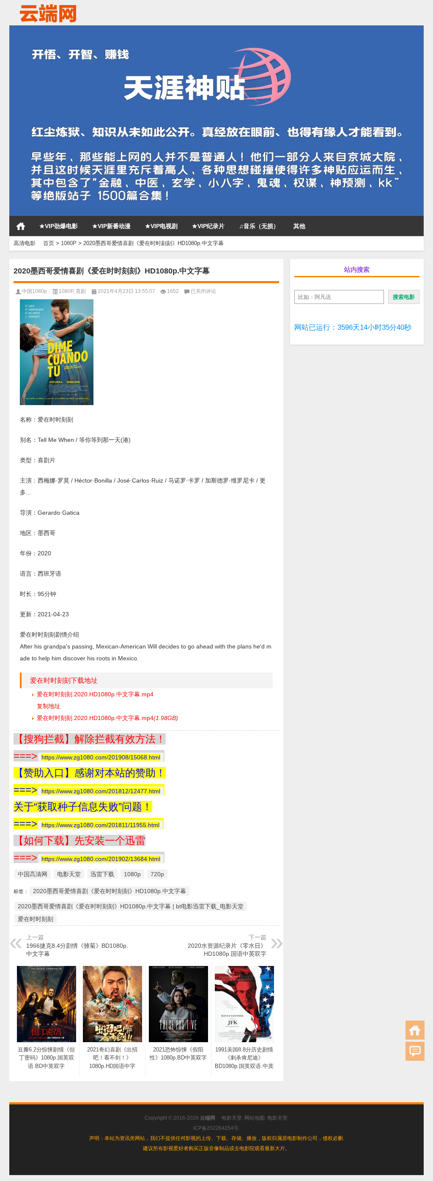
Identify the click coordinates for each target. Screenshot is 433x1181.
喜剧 (81, 291)
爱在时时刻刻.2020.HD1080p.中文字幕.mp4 (95, 694)
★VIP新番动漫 (111, 226)
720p (157, 874)
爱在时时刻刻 (35, 919)
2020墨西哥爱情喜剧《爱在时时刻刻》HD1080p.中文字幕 (109, 891)
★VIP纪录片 (208, 226)
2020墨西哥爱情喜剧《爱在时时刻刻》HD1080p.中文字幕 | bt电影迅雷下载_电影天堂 (131, 906)
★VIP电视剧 (161, 226)
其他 (299, 226)
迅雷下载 (102, 874)
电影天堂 (69, 874)
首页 (20, 226)
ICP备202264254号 (215, 1128)
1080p (132, 874)
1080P (69, 243)
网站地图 (254, 1118)
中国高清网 (32, 874)
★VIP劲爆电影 (58, 226)
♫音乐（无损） (259, 226)
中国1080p (34, 291)
